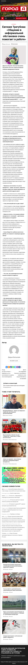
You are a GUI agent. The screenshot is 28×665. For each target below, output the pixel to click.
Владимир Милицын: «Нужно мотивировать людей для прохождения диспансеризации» (14, 412)
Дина (3, 489)
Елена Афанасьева (13, 439)
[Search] (14, 18)
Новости (5, 549)
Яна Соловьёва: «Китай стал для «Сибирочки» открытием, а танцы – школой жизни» (12, 436)
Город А (10, 415)
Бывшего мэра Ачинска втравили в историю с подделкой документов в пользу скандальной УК (14, 509)
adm (3, 516)
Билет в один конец (15, 493)
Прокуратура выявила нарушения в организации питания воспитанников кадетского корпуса (12, 566)
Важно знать (6, 574)
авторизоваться (7, 387)
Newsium (22, 661)
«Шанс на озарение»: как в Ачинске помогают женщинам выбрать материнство (12, 460)
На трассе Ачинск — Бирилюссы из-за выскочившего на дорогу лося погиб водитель (8, 373)
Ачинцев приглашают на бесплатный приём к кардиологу (12, 636)
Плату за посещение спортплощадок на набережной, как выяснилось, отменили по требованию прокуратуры (13, 613)
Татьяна (4, 533)
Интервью (14, 24)
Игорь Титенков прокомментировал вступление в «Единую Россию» (12, 535)
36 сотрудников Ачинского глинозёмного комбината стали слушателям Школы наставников (20, 374)
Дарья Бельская (6, 44)
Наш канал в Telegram (21, 18)
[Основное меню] (6, 18)
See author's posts (14, 360)
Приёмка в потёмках (15, 514)
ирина (3, 495)
